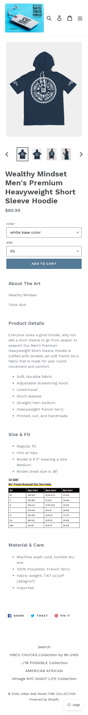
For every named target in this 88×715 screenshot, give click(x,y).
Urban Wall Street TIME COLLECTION (48, 694)
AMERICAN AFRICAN (44, 671)
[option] (22, 154)
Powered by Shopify (44, 699)
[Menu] (80, 18)
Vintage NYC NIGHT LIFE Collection (44, 678)
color (10, 223)
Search (44, 647)
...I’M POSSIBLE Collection (44, 663)
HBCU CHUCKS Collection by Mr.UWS (44, 655)
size (9, 242)
